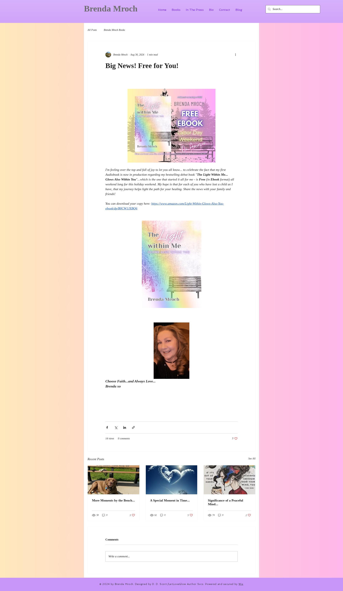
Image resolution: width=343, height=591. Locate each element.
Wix (240, 584)
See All (251, 458)
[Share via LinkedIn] (124, 427)
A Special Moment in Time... (170, 500)
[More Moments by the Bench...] (113, 479)
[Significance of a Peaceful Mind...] (229, 479)
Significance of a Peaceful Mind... (225, 502)
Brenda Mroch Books (114, 30)
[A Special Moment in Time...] (171, 479)
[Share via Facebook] (107, 427)
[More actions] (235, 54)
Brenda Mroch (111, 8)
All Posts (92, 30)
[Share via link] (133, 427)
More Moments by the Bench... (113, 500)
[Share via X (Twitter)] (116, 427)
